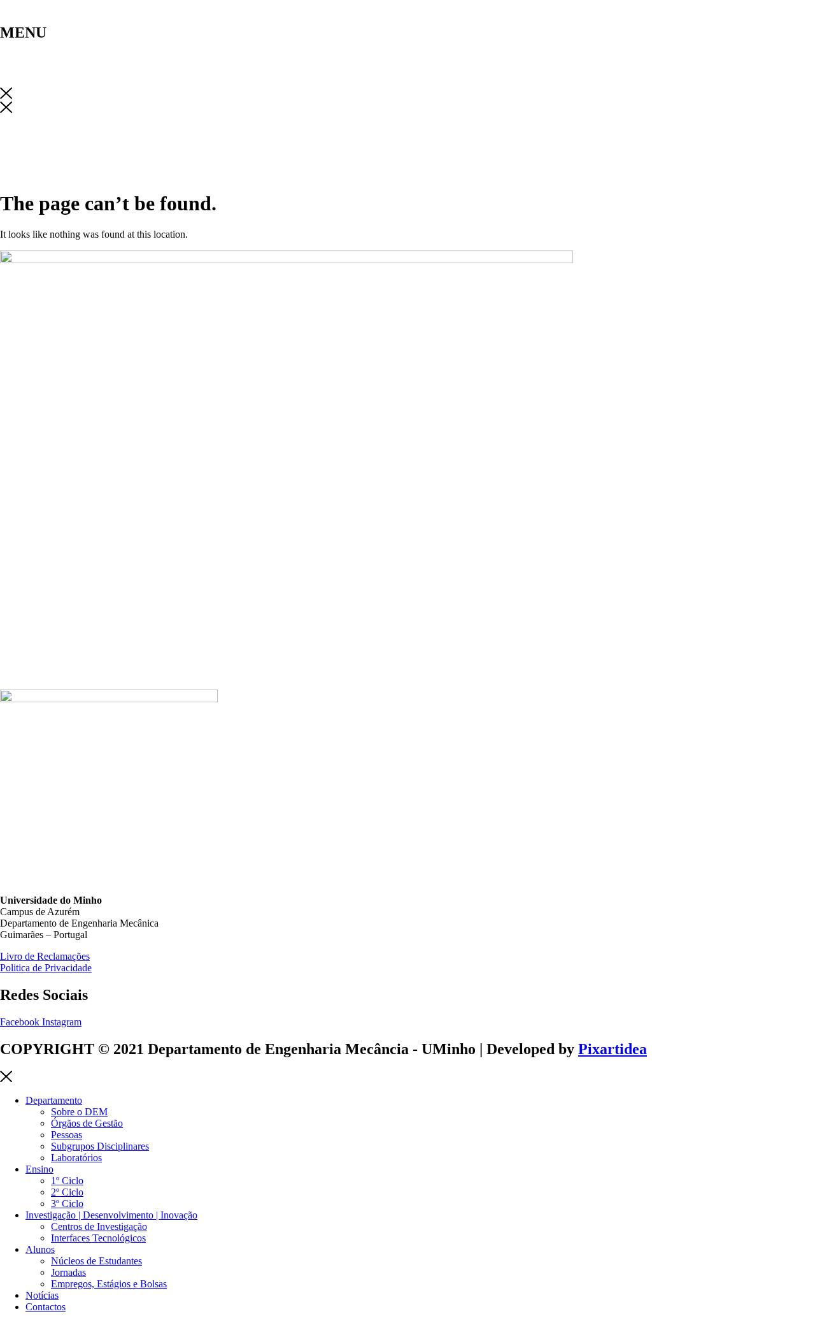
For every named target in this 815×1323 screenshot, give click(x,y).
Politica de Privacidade (46, 967)
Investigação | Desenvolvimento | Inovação (111, 1215)
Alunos (40, 1249)
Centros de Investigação (99, 1226)
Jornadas (68, 1272)
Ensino (39, 1169)
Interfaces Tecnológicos (98, 1238)
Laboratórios (76, 1157)
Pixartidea (612, 1049)
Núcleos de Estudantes (96, 1260)
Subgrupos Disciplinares (100, 1146)
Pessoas (66, 1134)
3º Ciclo (67, 1203)
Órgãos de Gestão (87, 1123)
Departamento (53, 1100)
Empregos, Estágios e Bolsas (109, 1283)
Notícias (42, 1295)
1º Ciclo (67, 1180)
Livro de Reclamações (45, 956)
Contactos (45, 1306)
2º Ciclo (67, 1192)
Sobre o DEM (79, 1111)
